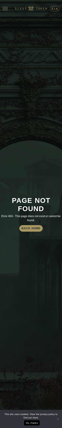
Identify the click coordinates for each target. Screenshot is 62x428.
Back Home (31, 228)
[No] (57, 419)
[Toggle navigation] (5, 8)
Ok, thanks (32, 422)
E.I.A (55, 8)
